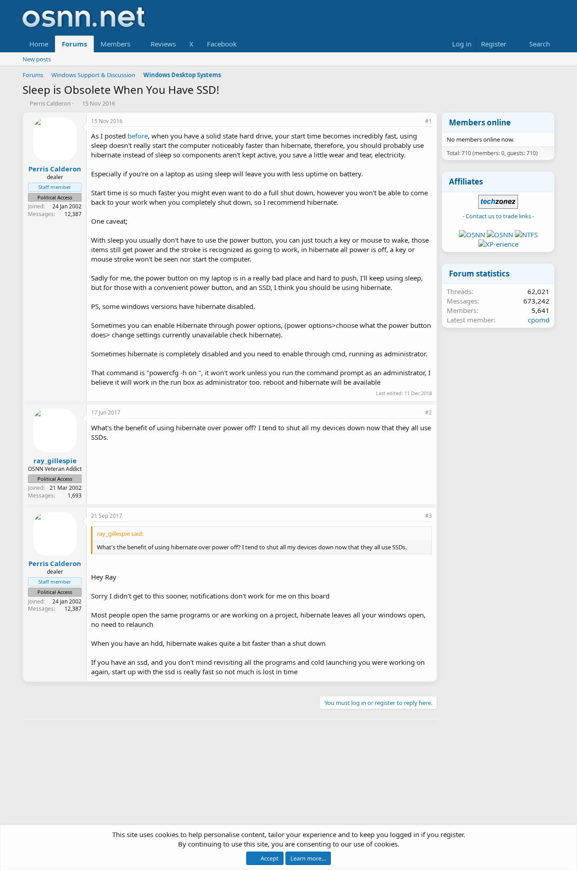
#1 (428, 121)
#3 (428, 516)
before (138, 135)
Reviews (163, 43)
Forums (74, 43)
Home (38, 43)
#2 (428, 412)
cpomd (539, 319)
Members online (480, 122)
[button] (137, 44)
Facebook (222, 43)
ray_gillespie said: (120, 533)
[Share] (416, 121)
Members (115, 43)
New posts (37, 59)
